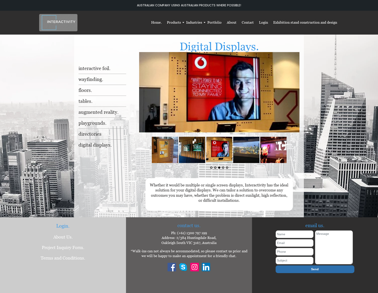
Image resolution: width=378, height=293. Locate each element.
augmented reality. (99, 112)
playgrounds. (93, 123)
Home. (156, 22)
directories (90, 134)
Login (263, 22)
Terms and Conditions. (63, 258)
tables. (86, 101)
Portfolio (214, 22)
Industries (194, 22)
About (231, 22)
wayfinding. (91, 79)
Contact (248, 22)
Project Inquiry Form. (63, 247)
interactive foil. (94, 68)
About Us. (63, 237)
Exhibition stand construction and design (305, 22)
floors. (85, 90)
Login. (63, 226)
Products (174, 22)
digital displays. (95, 145)
